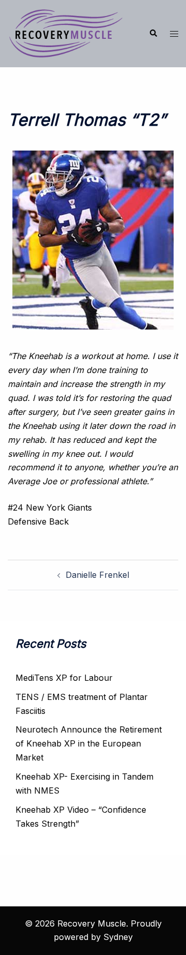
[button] (153, 33)
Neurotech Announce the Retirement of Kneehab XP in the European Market (89, 743)
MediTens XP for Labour (64, 678)
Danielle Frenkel (97, 575)
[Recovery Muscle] (66, 32)
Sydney (118, 937)
